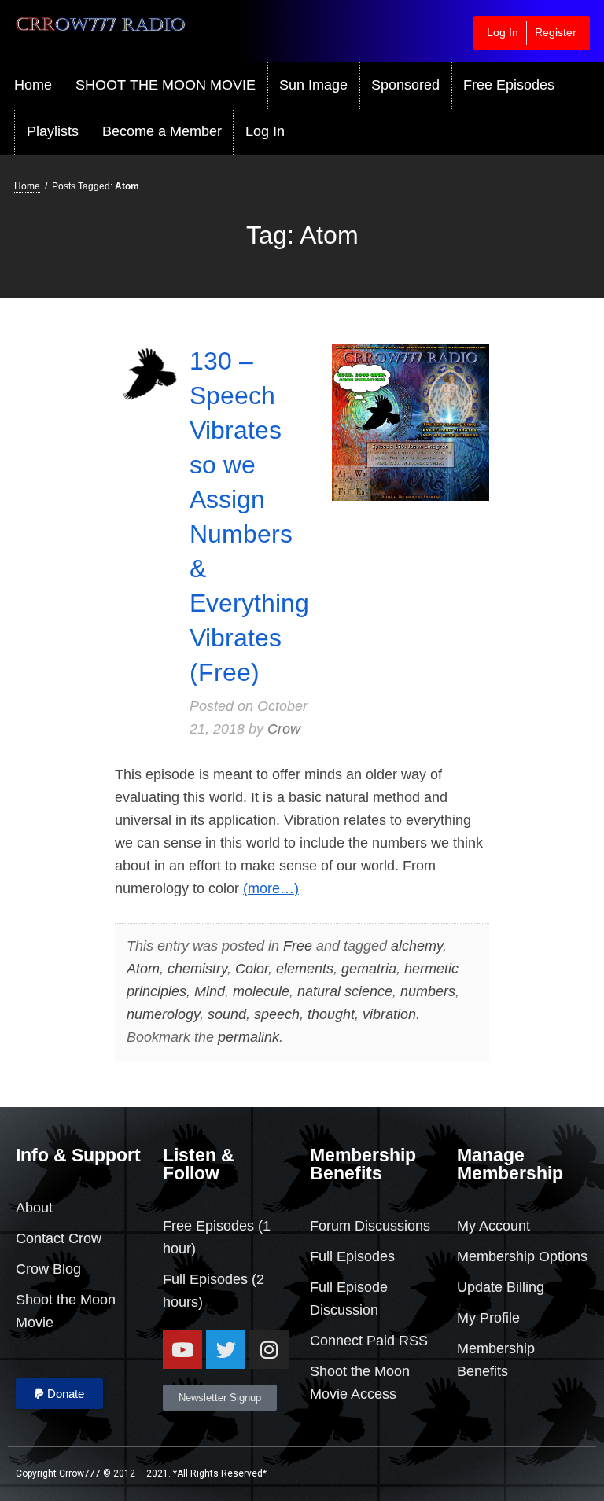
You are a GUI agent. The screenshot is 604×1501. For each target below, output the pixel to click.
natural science (344, 991)
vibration (389, 1014)
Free (297, 946)
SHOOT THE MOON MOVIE (166, 85)
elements (304, 969)
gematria (368, 969)
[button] (59, 1393)
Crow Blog (48, 1269)
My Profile (488, 1318)
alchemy (417, 946)
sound (227, 1014)
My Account (493, 1226)
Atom (143, 969)
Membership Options (522, 1256)
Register (555, 32)
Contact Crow (58, 1238)
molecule (261, 991)
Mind (209, 991)
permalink (248, 1037)
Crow (283, 729)
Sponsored (405, 85)
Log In (502, 32)
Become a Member (162, 131)
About (34, 1208)
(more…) (271, 888)
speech (277, 1014)
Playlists (53, 131)
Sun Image (313, 85)
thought (331, 1014)
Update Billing (500, 1287)
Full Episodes (205, 1279)
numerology (163, 1014)
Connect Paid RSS (369, 1340)
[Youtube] (182, 1349)
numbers (427, 991)
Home (33, 85)
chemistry (197, 969)
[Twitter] (225, 1349)
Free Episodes (508, 85)
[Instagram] (269, 1349)
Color (251, 969)
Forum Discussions (370, 1226)
